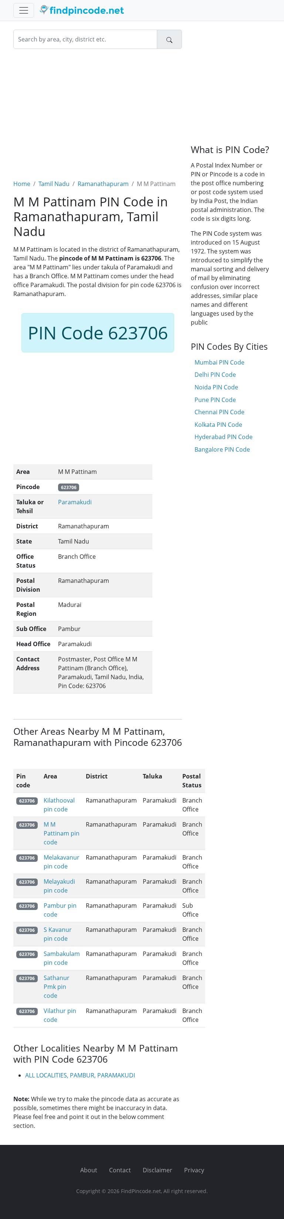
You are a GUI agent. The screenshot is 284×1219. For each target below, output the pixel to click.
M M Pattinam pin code (62, 833)
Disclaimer (157, 1170)
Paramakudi (75, 502)
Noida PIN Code (216, 387)
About (88, 1170)
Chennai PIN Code (219, 412)
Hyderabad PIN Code (224, 437)
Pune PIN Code (215, 400)
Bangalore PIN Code (222, 449)
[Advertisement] (97, 110)
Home (21, 184)
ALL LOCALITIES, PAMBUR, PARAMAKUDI (80, 1075)
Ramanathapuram (103, 184)
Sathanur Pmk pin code (57, 987)
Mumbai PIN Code (219, 362)
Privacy (194, 1170)
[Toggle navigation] (23, 10)
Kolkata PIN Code (218, 425)
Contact (120, 1170)
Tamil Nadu (54, 184)
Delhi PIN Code (215, 375)
